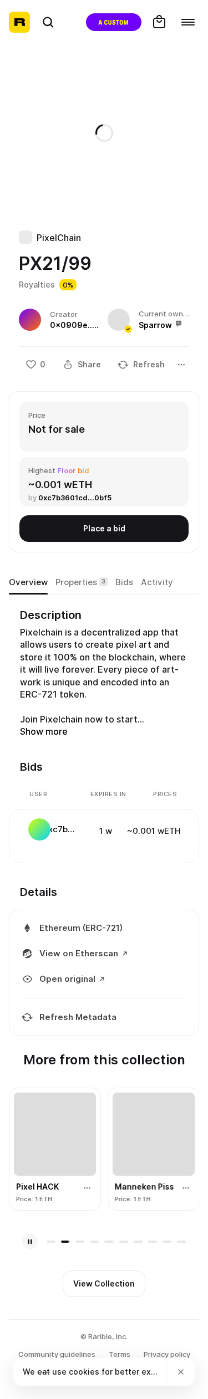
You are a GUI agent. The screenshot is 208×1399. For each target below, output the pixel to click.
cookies (84, 1371)
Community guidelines (56, 1354)
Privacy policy (167, 1354)
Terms (119, 1354)
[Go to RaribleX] (113, 22)
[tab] (28, 582)
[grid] (104, 830)
